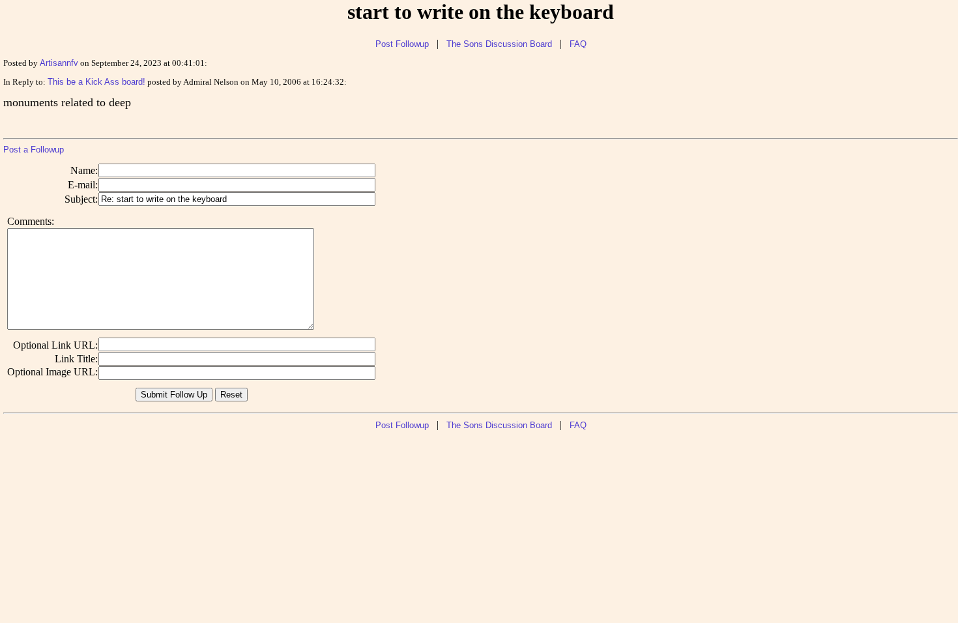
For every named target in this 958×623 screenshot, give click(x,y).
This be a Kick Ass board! (96, 82)
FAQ (578, 44)
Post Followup (402, 44)
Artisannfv (59, 63)
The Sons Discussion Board (499, 44)
